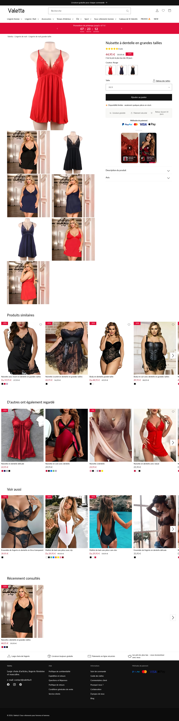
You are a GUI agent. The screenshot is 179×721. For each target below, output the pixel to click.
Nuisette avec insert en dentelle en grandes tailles (21, 376)
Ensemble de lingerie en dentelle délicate (150, 550)
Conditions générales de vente (61, 689)
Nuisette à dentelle (97, 464)
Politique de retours (57, 685)
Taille (108, 80)
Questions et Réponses (58, 680)
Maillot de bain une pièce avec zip (58, 550)
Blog (92, 698)
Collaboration (95, 689)
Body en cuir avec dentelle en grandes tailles (151, 376)
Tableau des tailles (163, 81)
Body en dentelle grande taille (101, 376)
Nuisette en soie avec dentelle (57, 464)
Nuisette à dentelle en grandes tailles (16, 640)
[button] (14, 19)
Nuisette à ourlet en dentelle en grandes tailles (64, 376)
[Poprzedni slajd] (57, 28)
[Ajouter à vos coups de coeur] (41, 325)
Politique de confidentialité (59, 671)
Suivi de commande (98, 671)
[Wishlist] (163, 10)
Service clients (54, 694)
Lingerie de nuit (21, 36)
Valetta (10, 36)
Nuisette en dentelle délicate (12, 464)
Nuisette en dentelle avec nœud (146, 464)
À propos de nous (97, 694)
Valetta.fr (16, 715)
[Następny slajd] (121, 28)
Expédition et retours (57, 676)
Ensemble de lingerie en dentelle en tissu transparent (22, 550)
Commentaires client (98, 680)
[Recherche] (127, 11)
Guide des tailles (97, 676)
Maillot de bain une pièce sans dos (103, 550)
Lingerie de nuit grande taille (40, 36)
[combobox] (89, 11)
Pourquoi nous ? (97, 685)
